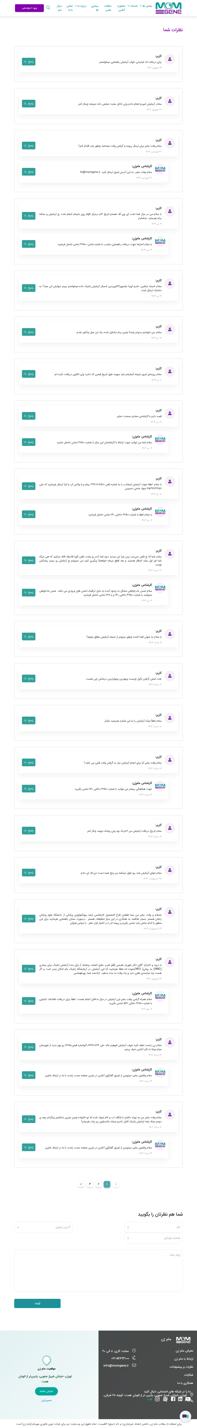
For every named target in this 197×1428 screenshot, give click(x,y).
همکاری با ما (185, 1383)
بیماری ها (94, 8)
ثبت (37, 1303)
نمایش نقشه (46, 1391)
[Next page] (81, 1184)
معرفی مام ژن (184, 1350)
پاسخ (30, 61)
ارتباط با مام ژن (183, 1358)
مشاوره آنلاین (121, 8)
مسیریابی (46, 1400)
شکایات (188, 1375)
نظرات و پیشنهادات (181, 1366)
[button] (147, 6)
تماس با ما (70, 8)
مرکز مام (59, 8)
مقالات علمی (107, 8)
